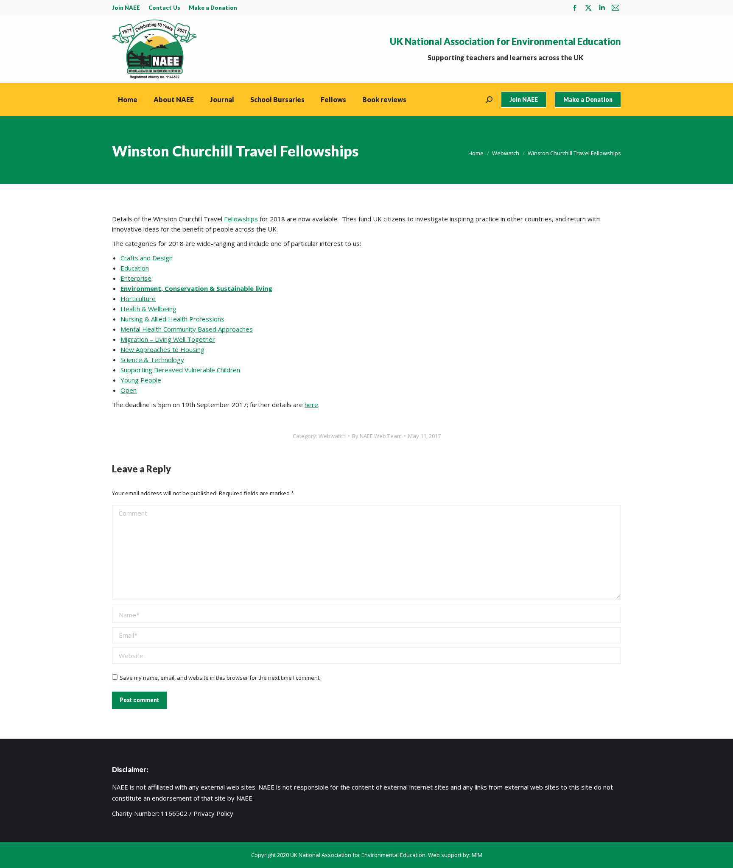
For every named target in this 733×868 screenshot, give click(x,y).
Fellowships (241, 219)
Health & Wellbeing (148, 308)
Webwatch (332, 436)
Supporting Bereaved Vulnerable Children (180, 370)
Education (134, 268)
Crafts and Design (146, 258)
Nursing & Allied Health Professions (172, 319)
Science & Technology (152, 359)
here (311, 404)
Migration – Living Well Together (167, 339)
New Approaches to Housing (162, 349)
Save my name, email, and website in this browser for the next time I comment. (220, 677)
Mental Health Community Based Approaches (186, 329)
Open (128, 390)
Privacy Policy (213, 813)
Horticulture (138, 298)
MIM (477, 855)
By (377, 436)
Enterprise (135, 278)
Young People (140, 380)
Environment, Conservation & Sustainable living (196, 288)
